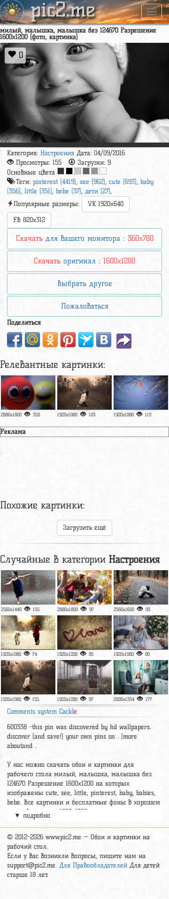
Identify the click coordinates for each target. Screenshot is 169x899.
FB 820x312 (29, 220)
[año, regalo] (141, 632)
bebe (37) (68, 191)
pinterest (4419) (54, 182)
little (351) (38, 191)
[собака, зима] (28, 632)
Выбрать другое (84, 283)
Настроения (57, 153)
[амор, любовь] (84, 632)
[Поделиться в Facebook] (14, 339)
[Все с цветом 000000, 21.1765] (69, 171)
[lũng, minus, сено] (28, 677)
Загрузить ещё (84, 528)
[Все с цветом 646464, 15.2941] (86, 171)
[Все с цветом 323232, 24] (60, 171)
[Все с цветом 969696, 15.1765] (94, 171)
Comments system (42, 712)
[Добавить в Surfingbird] (85, 339)
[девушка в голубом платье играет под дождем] (28, 587)
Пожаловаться (84, 306)
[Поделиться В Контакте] (103, 339)
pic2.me (63, 11)
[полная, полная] (28, 392)
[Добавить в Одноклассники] (50, 339)
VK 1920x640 (105, 204)
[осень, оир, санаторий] (84, 587)
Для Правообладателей (93, 865)
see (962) (92, 182)
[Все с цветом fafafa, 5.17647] (103, 171)
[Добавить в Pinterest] (68, 339)
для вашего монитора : (85, 238)
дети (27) (97, 191)
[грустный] (141, 587)
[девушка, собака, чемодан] (84, 677)
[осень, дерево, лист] (141, 392)
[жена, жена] (84, 392)
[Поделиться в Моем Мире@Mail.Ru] (32, 339)
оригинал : (84, 260)
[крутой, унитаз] (141, 677)
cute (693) (123, 182)
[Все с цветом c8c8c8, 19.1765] (77, 171)
